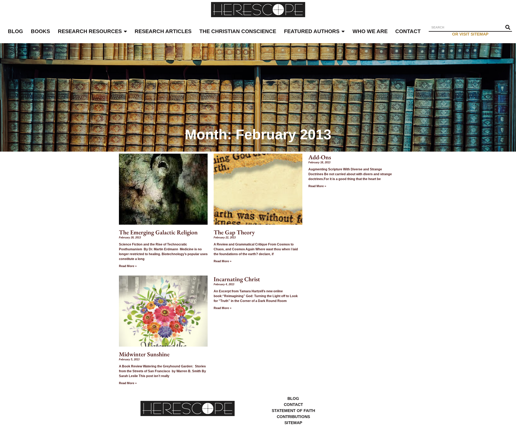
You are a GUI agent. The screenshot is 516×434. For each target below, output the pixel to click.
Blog (15, 31)
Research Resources (90, 31)
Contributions (293, 416)
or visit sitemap (470, 34)
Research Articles (163, 31)
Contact (408, 31)
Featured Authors (311, 31)
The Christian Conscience (237, 31)
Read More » (128, 266)
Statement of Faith (293, 410)
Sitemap (293, 422)
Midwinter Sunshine (144, 354)
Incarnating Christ (237, 279)
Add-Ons (319, 157)
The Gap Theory (234, 232)
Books (40, 31)
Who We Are (370, 31)
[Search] (508, 27)
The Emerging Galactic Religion (158, 232)
